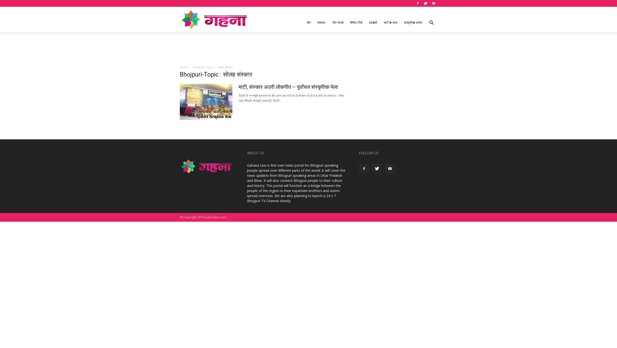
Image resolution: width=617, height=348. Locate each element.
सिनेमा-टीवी (356, 23)
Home (184, 67)
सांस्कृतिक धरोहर (413, 23)
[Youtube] (433, 3)
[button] (431, 23)
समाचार (321, 23)
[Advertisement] (308, 49)
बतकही (373, 23)
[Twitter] (425, 3)
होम (309, 23)
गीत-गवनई (337, 23)
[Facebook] (417, 3)
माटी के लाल (390, 23)
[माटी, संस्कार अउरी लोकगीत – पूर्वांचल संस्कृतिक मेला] (206, 102)
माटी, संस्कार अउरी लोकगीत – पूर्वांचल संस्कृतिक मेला (288, 87)
